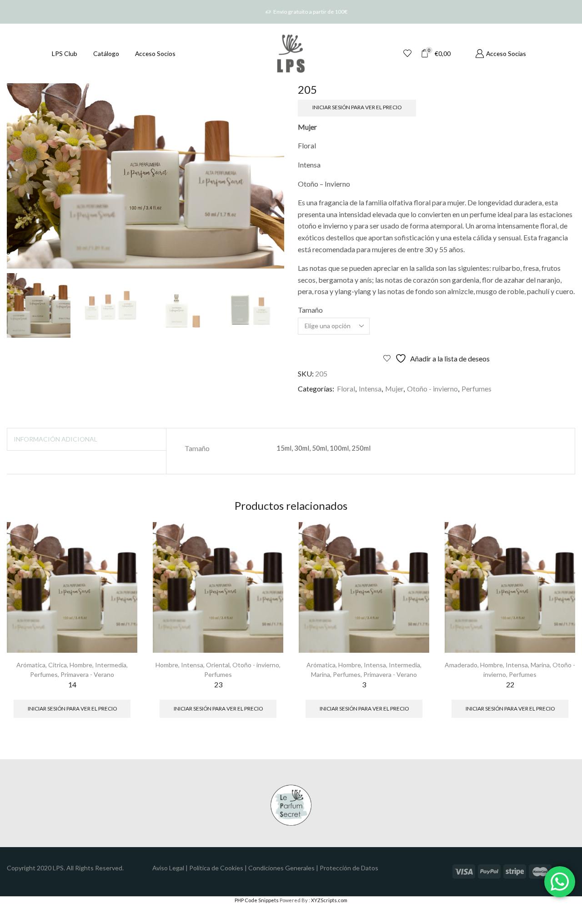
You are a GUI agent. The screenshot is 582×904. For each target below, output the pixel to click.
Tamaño (310, 309)
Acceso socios (155, 53)
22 (510, 684)
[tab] (55, 439)
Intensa (370, 388)
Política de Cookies (216, 868)
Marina (320, 674)
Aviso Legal (168, 868)
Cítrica (57, 665)
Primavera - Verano (87, 674)
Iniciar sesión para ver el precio (356, 107)
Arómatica (30, 665)
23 (218, 684)
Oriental (218, 665)
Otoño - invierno (432, 388)
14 (72, 684)
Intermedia (110, 665)
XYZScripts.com (329, 900)
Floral (346, 388)
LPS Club (64, 53)
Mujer (394, 388)
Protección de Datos (349, 868)
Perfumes (477, 388)
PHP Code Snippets (257, 900)
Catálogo (106, 53)
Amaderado (461, 665)
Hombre (81, 665)
